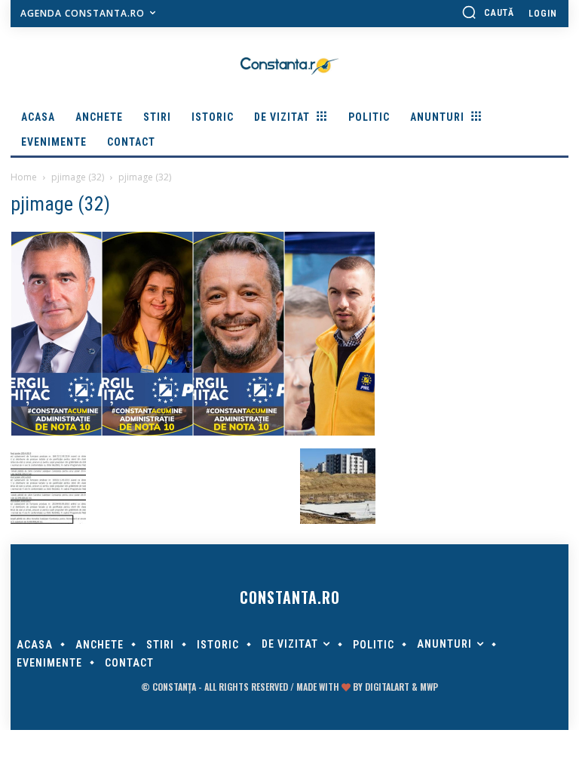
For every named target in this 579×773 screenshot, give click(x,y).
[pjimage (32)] (193, 433)
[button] (487, 12)
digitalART (387, 686)
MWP (429, 686)
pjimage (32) (77, 177)
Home (24, 177)
